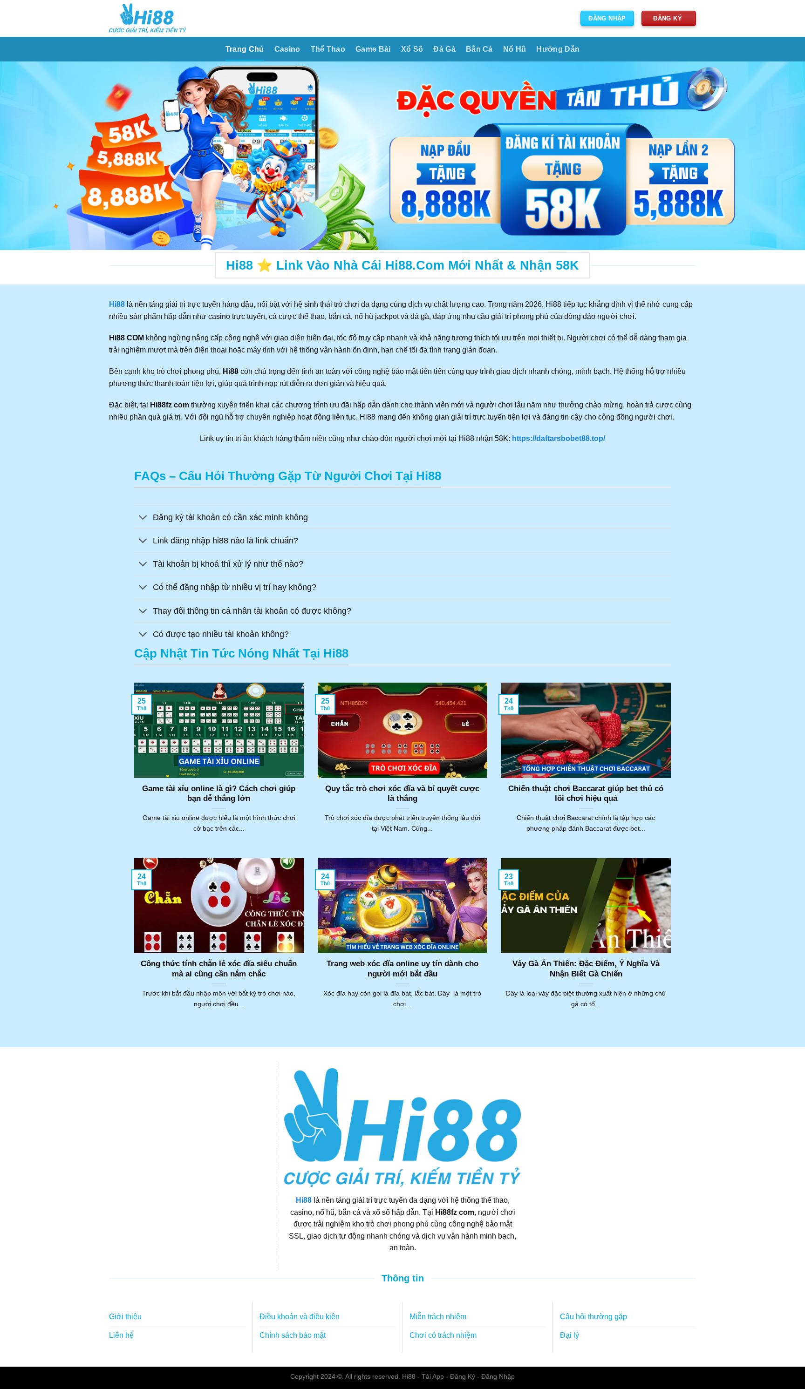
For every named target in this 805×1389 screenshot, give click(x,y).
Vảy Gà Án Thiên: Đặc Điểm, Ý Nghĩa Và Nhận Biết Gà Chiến (586, 968)
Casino (287, 49)
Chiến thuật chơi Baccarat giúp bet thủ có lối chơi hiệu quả (585, 793)
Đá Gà (444, 49)
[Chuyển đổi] (143, 518)
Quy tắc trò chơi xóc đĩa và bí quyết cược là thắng (402, 793)
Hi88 (304, 1200)
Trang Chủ (244, 49)
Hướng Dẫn (558, 49)
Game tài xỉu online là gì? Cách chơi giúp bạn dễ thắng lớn (218, 793)
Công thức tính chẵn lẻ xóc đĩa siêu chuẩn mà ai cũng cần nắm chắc (219, 968)
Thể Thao (328, 49)
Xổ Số (412, 49)
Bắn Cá (479, 49)
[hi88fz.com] (147, 18)
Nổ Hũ (514, 49)
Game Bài (373, 49)
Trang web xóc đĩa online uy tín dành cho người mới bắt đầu (402, 968)
